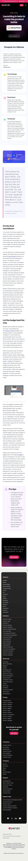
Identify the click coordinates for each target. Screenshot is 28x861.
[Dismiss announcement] (26, 1)
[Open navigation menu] (25, 5)
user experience (12, 256)
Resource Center (10, 330)
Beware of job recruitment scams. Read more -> (14, 853)
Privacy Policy (9, 834)
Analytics (5, 580)
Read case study (13, 36)
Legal (4, 834)
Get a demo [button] (14, 557)
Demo (21, 5)
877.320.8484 (6, 838)
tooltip (10, 361)
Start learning (21, 1)
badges (20, 454)
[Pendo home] (6, 5)
